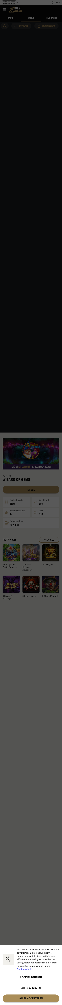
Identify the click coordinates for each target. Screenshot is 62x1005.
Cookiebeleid (24, 969)
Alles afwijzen (31, 988)
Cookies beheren (31, 977)
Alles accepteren (31, 998)
